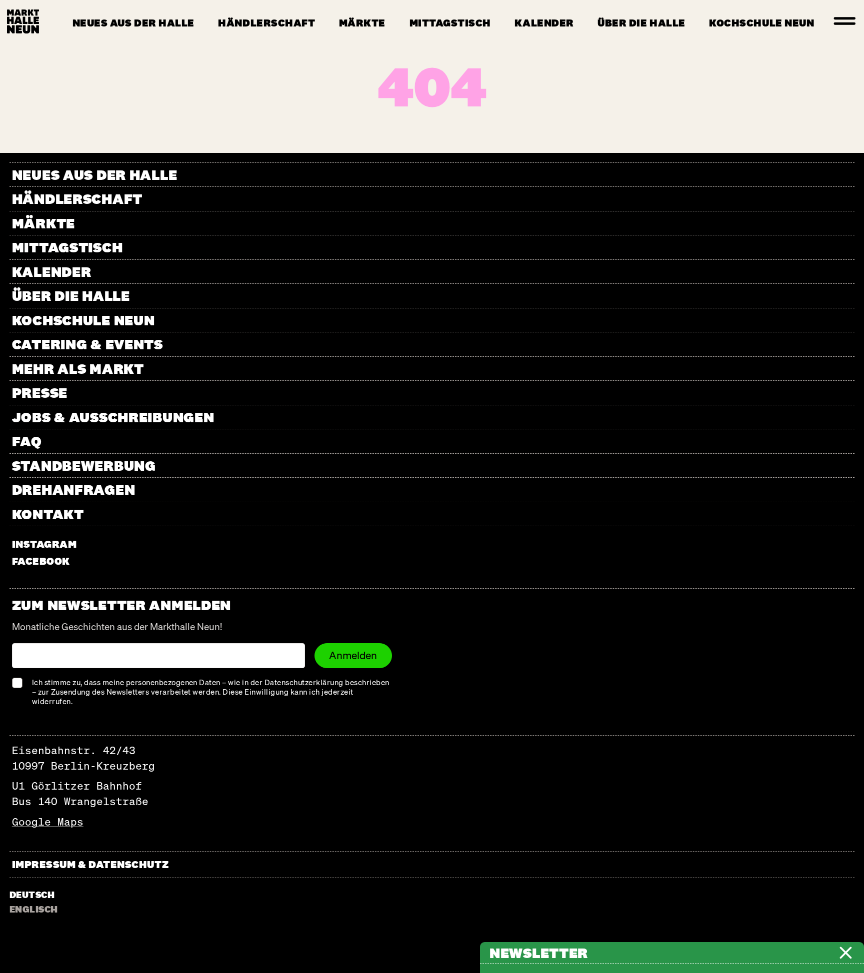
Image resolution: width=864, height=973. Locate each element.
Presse (40, 392)
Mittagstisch (450, 22)
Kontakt (48, 514)
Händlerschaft (266, 22)
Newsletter (539, 953)
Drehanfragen (74, 489)
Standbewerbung (84, 465)
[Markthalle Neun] (23, 21)
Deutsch (32, 895)
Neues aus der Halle (133, 22)
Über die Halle (641, 22)
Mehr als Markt (78, 368)
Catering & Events (87, 344)
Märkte (362, 22)
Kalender (544, 22)
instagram (44, 544)
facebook (41, 561)
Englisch (34, 909)
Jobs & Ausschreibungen (113, 417)
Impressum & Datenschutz (90, 864)
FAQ (27, 441)
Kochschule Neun (761, 22)
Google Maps (48, 822)
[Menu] (845, 21)
